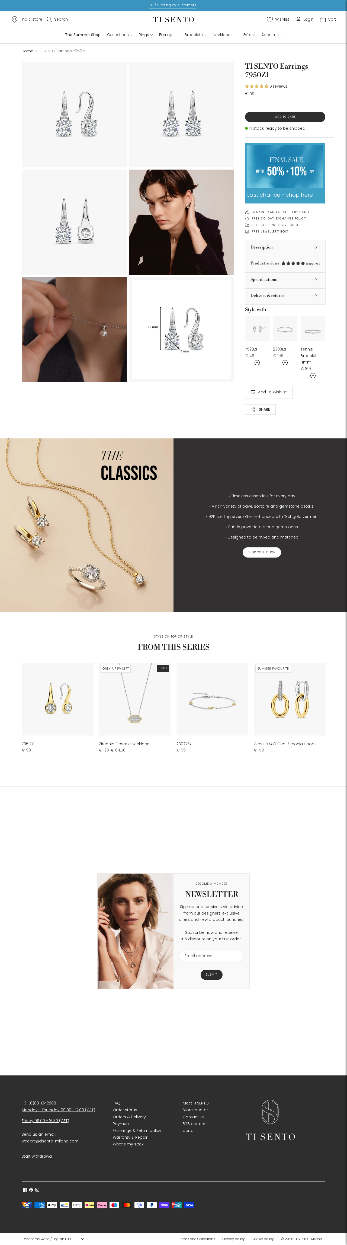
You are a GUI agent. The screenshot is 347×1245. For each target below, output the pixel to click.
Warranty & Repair (130, 1137)
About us (270, 34)
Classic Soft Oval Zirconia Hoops (285, 744)
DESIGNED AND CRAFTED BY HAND (280, 212)
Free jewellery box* (270, 231)
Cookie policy (263, 1239)
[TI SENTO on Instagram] (37, 1190)
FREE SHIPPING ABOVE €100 (275, 225)
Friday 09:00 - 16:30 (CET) (45, 1120)
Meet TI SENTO (196, 1103)
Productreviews (285, 263)
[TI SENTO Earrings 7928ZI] (257, 328)
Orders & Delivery (129, 1117)
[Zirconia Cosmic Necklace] (135, 699)
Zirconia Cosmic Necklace (124, 744)
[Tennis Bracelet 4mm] (313, 328)
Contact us (193, 1117)
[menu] (53, 1239)
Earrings (167, 34)
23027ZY (183, 744)
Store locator (195, 1110)
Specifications (263, 279)
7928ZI (251, 349)
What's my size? (128, 1144)
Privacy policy (233, 1239)
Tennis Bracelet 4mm (309, 355)
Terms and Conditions (197, 1239)
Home (27, 51)
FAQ (116, 1103)
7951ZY (28, 744)
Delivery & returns (267, 295)
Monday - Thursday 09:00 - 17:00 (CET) (58, 1110)
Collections (118, 34)
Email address (195, 947)
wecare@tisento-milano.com (50, 1141)
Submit (211, 975)
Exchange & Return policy (137, 1130)
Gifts (247, 34)
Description (261, 247)
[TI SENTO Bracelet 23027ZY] (212, 699)
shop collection (262, 552)
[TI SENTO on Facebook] (25, 1190)
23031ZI (279, 349)
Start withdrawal (37, 1156)
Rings (144, 34)
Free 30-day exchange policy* (280, 218)
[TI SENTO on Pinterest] (31, 1190)
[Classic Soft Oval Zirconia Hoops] (290, 699)
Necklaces (223, 34)
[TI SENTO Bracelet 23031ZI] (285, 328)
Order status (125, 1110)
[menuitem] (199, 1239)
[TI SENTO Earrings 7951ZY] (58, 699)
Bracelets (194, 34)
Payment (121, 1123)
